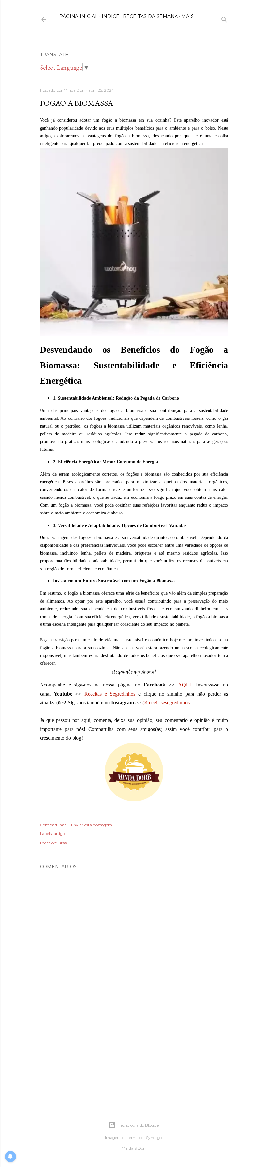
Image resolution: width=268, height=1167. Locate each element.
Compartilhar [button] (53, 824)
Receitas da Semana (150, 16)
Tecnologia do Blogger (139, 1125)
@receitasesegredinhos (166, 702)
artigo (59, 833)
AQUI (185, 684)
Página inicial (78, 16)
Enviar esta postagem (91, 824)
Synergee (154, 1137)
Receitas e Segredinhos (109, 694)
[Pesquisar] (224, 18)
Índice (110, 16)
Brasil (63, 842)
